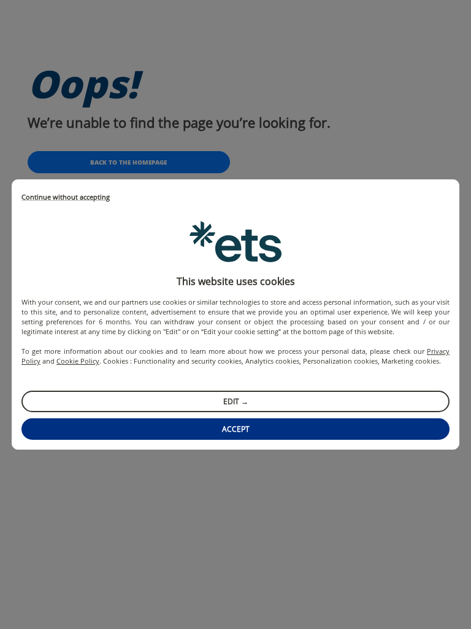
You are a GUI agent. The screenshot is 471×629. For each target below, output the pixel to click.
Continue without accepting (65, 197)
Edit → (235, 401)
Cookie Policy (77, 360)
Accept (236, 429)
